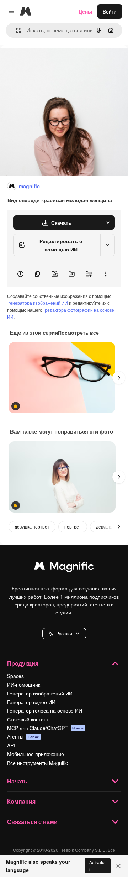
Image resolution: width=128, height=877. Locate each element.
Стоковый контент (28, 719)
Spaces (15, 675)
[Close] (118, 866)
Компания (21, 801)
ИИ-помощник (23, 684)
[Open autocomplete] (16, 30)
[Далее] (118, 377)
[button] (64, 633)
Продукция (22, 663)
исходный (48, 61)
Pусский (64, 633)
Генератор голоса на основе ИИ (44, 710)
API (11, 745)
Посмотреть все (78, 332)
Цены (85, 11)
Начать (17, 781)
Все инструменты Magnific (37, 762)
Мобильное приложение (35, 753)
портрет (72, 527)
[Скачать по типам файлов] (108, 222)
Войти (110, 11)
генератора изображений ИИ (38, 303)
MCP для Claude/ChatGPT (45, 727)
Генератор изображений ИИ (40, 693)
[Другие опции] (105, 274)
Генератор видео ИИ (31, 701)
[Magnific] (64, 567)
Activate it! (97, 865)
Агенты (23, 736)
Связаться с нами (32, 822)
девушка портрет (32, 527)
